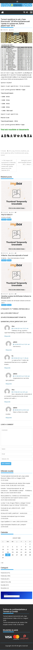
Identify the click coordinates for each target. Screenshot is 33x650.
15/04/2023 (5, 212)
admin (12, 30)
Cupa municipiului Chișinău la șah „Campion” (13, 524)
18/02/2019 (5, 294)
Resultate (4, 588)
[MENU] (31, 12)
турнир (26, 153)
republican (23, 151)
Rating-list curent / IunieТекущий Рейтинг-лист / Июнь (25, 162)
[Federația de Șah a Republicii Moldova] (16, 6)
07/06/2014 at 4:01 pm (20, 392)
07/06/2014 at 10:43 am (22, 376)
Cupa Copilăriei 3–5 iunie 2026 (10, 521)
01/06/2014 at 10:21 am (20, 328)
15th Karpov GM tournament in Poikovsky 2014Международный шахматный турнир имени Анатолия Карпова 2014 (8, 165)
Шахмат (3, 155)
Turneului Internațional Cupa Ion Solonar (13, 516)
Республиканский (19, 153)
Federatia (4, 576)
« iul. (2, 563)
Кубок (12, 153)
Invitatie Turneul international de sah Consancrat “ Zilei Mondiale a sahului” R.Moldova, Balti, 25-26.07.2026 (16, 490)
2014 (10, 151)
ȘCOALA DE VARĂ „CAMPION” (10, 513)
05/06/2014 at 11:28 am (20, 358)
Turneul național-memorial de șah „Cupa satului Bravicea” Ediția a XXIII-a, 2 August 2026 (15, 618)
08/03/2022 (5, 253)
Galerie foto (4, 582)
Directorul (17, 151)
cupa (13, 151)
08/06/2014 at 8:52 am (21, 410)
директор (7, 153)
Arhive (6, 594)
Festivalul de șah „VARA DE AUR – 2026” (13, 508)
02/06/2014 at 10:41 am (22, 344)
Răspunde (7, 336)
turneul (2, 153)
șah (28, 151)
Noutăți (4, 151)
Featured (4, 219)
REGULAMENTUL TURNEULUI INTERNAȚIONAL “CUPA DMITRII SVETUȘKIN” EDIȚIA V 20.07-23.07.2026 (15, 498)
